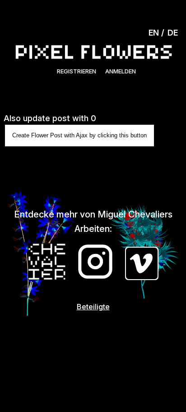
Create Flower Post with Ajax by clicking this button (79, 135)
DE (172, 32)
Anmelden (120, 71)
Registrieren (76, 71)
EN (154, 32)
